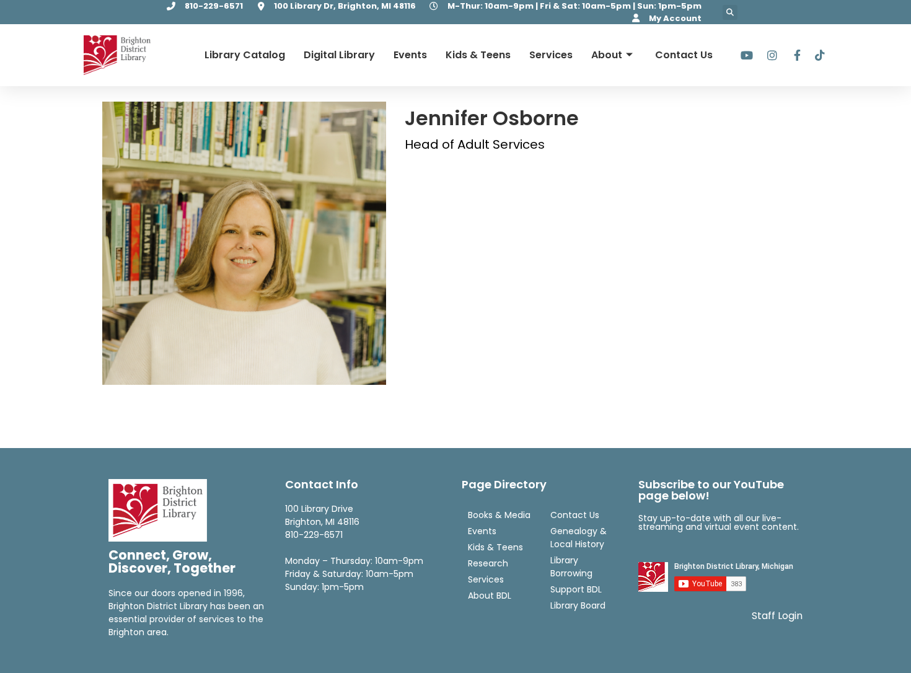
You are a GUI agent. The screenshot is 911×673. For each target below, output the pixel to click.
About (606, 55)
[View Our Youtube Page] (746, 55)
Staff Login (777, 616)
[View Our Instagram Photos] (770, 55)
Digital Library (339, 55)
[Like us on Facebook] (794, 55)
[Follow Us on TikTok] (818, 55)
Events (410, 55)
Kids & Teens (478, 55)
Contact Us (684, 55)
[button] (730, 12)
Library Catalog (245, 55)
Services (551, 55)
